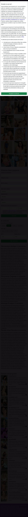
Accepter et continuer (14, 93)
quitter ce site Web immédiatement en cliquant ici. (13, 19)
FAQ (23, 37)
